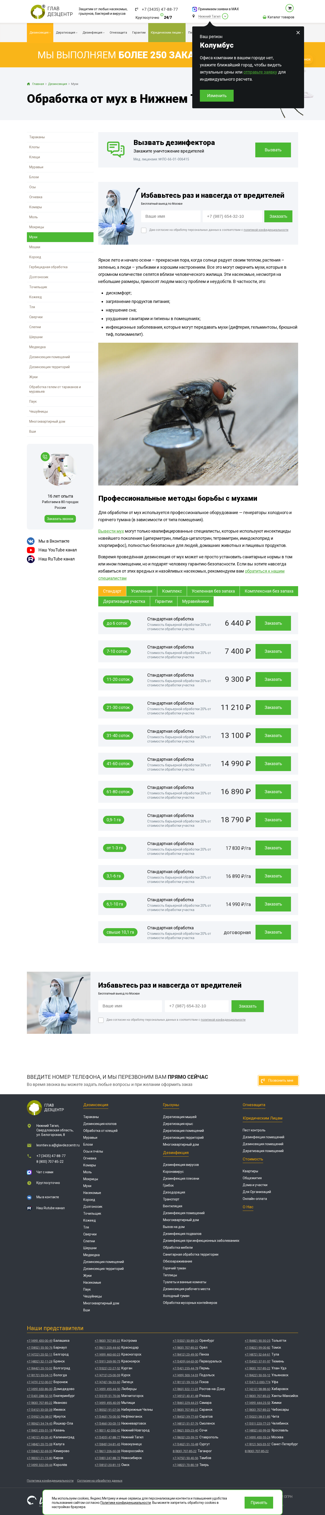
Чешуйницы (38, 411)
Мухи (33, 237)
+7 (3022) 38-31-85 (257, 1416)
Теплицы (170, 1275)
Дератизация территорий (183, 1137)
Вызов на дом (174, 1227)
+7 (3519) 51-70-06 (107, 1396)
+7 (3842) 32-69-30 (39, 1451)
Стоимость (253, 1159)
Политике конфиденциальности (125, 1503)
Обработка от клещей (100, 1131)
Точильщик (38, 287)
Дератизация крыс (178, 1124)
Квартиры (250, 1171)
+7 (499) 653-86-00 (39, 1389)
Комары (35, 207)
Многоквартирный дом (47, 421)
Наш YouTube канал (58, 549)
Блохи (34, 177)
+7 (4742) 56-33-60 (107, 1382)
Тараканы (37, 137)
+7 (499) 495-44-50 (107, 1389)
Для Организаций (257, 1192)
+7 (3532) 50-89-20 (185, 1340)
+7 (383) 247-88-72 (107, 1458)
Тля (32, 307)
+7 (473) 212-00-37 (39, 1382)
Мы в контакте (47, 1197)
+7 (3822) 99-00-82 (257, 1347)
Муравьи (36, 167)
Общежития (252, 1178)
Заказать (273, 623)
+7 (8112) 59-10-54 (185, 1382)
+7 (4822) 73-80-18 (185, 1465)
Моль (33, 217)
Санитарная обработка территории (190, 1254)
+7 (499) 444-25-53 (257, 1403)
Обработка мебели (178, 1247)
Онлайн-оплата (255, 1199)
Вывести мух (111, 531)
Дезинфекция (176, 1152)
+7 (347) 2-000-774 (257, 1382)
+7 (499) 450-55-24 (257, 1437)
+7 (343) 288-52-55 (39, 1396)
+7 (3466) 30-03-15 (107, 1423)
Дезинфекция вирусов (181, 1165)
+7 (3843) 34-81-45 (107, 1444)
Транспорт (171, 1199)
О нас (248, 1206)
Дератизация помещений (183, 1131)
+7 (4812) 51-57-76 (185, 1423)
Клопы (34, 147)
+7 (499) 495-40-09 (107, 1403)
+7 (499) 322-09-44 (39, 1465)
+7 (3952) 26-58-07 (39, 1416)
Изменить (217, 95)
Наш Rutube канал (50, 1208)
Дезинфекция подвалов (182, 1234)
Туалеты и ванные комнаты (184, 1282)
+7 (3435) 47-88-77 (160, 9)
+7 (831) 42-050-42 (107, 1430)
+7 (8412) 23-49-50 (185, 1354)
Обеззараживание (177, 1261)
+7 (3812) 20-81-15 (107, 1465)
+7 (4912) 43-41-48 (185, 1396)
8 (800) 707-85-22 (50, 1161)
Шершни (36, 337)
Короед (35, 257)
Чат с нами (44, 1172)
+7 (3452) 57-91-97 (257, 1361)
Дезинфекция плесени (181, 1178)
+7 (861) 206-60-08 (107, 1451)
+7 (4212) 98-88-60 (257, 1389)
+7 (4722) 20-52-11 (39, 1354)
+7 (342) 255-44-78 (185, 1368)
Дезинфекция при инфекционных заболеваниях (201, 1241)
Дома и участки (255, 1185)
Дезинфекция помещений (184, 1213)
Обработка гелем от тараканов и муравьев (55, 389)
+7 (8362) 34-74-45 (39, 1423)
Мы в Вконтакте (54, 541)
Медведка (37, 347)
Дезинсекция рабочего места (186, 1289)
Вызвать (273, 149)
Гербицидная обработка (48, 267)
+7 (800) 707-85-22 (39, 1403)
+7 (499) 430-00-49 (39, 1340)
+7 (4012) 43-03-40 (39, 1437)
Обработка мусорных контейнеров (190, 1303)
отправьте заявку (260, 71)
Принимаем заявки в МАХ (218, 9)
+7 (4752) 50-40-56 (185, 1458)
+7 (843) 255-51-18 (39, 1430)
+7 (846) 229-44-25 (185, 1403)
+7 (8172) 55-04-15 (39, 1375)
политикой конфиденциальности (266, 230)
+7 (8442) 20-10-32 (39, 1368)
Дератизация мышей (180, 1117)
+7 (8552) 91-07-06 (107, 1409)
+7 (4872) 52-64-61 (257, 1354)
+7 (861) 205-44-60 (107, 1347)
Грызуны (171, 1104)
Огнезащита (254, 1104)
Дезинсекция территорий (49, 367)
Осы (32, 187)
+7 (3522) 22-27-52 (107, 1368)
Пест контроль (254, 1130)
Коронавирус (173, 1171)
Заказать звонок (60, 519)
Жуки (33, 377)
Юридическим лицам (262, 1118)
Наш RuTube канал (57, 558)
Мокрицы (36, 227)
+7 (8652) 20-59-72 (185, 1437)
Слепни (35, 327)
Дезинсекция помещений (49, 357)
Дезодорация (174, 1192)
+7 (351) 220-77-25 (257, 1423)
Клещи (34, 157)
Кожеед (35, 297)
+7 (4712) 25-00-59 (107, 1375)
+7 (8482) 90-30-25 (257, 1340)
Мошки (34, 247)
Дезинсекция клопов (100, 1124)
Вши (32, 431)
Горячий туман (174, 1268)
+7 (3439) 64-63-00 (185, 1361)
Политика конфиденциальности (50, 1480)
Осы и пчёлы (93, 1151)
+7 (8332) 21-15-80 (39, 1458)
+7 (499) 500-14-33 (185, 1375)
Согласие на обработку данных (99, 1480)
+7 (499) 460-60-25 (107, 1354)
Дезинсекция (95, 1104)
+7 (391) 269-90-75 (107, 1361)
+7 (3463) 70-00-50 (107, 1416)
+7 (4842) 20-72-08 (39, 1444)
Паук (33, 401)
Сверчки (36, 317)
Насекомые (92, 1193)
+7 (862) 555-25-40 (185, 1430)
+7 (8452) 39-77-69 (185, 1416)
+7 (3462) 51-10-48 (185, 1444)
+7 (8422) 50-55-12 (257, 1375)
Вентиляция (172, 1206)
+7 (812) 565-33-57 (257, 1444)
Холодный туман (176, 1296)
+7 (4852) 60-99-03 (257, 1430)
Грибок (168, 1185)
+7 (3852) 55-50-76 (39, 1347)
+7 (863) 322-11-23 (185, 1389)
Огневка (35, 197)
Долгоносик (38, 277)
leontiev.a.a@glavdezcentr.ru (58, 1145)
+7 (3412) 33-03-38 (39, 1409)
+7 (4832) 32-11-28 (39, 1361)
